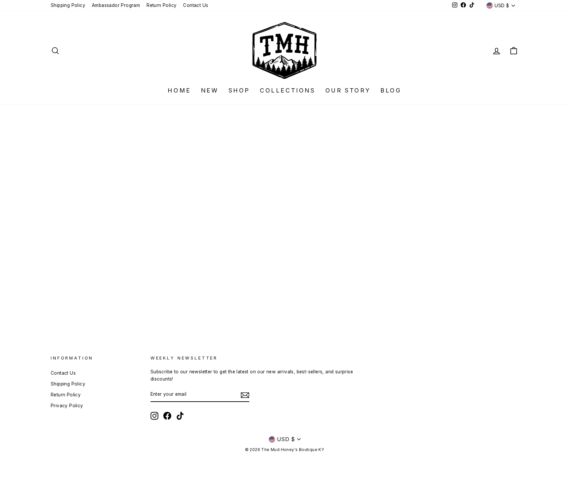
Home (179, 90)
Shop (239, 90)
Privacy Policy (67, 405)
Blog (390, 90)
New (210, 90)
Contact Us (195, 5)
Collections (287, 90)
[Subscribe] (245, 394)
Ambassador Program (116, 5)
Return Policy (161, 5)
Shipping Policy (68, 5)
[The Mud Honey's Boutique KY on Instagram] (154, 416)
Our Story (347, 90)
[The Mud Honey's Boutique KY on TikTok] (180, 416)
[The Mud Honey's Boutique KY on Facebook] (167, 416)
